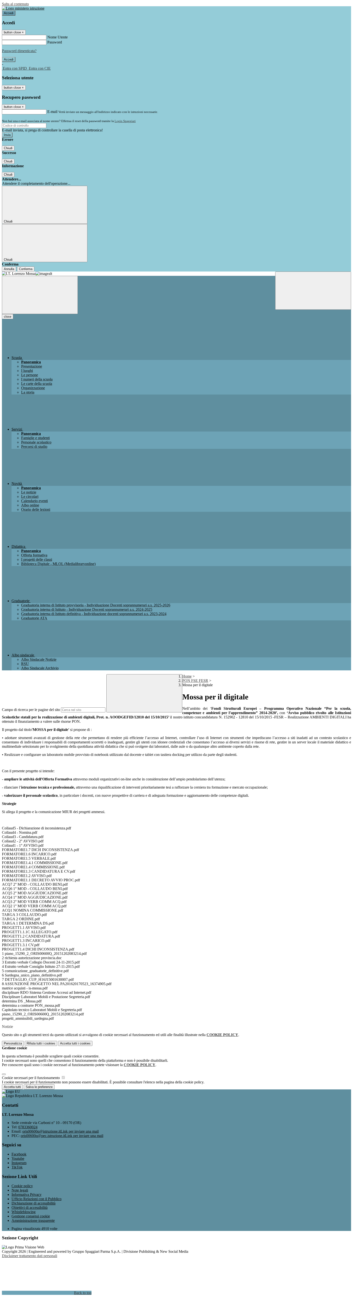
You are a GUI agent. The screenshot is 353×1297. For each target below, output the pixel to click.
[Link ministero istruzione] (23, 8)
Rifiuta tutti (41, 1043)
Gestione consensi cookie (31, 1216)
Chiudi (8, 148)
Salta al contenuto (15, 4)
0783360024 (27, 1127)
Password (54, 42)
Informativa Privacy (27, 1194)
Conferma (25, 269)
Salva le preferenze (39, 1087)
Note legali (20, 1190)
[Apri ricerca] (313, 291)
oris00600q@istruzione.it (60, 1131)
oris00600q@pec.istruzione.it (62, 1136)
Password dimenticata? (19, 51)
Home (187, 676)
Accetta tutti (75, 1043)
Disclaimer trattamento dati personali (29, 1256)
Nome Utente (57, 37)
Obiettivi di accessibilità (30, 1207)
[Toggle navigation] (40, 295)
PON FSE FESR (195, 681)
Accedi (8, 13)
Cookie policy (22, 1186)
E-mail (52, 112)
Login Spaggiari (125, 121)
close (7, 316)
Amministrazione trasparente (33, 1220)
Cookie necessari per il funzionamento (31, 1078)
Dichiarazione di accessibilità (33, 1203)
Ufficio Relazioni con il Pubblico (36, 1199)
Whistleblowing (24, 1212)
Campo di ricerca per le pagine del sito (31, 710)
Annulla (9, 269)
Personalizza (13, 1043)
